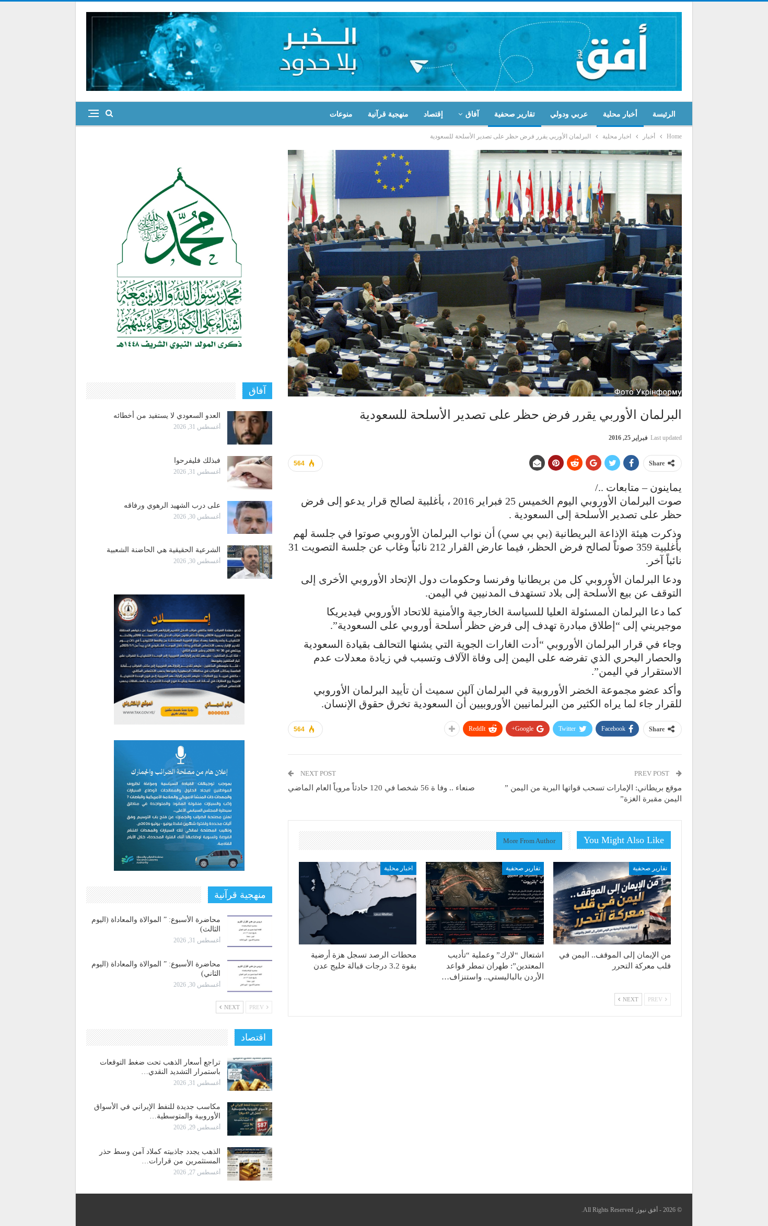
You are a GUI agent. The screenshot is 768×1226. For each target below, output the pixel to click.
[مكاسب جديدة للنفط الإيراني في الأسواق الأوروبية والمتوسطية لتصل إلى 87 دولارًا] (249, 1119)
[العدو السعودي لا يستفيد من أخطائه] (249, 428)
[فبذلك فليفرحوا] (249, 472)
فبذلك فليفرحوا (197, 460)
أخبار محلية (620, 114)
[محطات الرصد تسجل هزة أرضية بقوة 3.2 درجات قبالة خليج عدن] (357, 903)
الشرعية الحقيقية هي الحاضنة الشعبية (163, 550)
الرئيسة (664, 114)
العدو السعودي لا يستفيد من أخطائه (166, 415)
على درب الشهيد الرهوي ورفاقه (172, 505)
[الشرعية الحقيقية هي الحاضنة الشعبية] (249, 562)
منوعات (341, 114)
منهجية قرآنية (388, 114)
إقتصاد (433, 114)
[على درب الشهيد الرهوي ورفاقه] (249, 517)
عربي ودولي (569, 114)
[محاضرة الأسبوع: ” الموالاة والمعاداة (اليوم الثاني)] (249, 976)
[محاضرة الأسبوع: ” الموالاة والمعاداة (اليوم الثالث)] (249, 932)
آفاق (472, 114)
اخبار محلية (398, 868)
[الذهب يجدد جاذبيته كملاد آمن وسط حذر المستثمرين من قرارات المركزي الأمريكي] (249, 1164)
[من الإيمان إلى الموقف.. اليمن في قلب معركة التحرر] (612, 903)
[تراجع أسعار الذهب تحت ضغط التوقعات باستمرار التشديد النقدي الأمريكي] (249, 1074)
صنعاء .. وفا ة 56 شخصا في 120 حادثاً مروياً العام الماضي (381, 788)
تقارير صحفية (514, 114)
